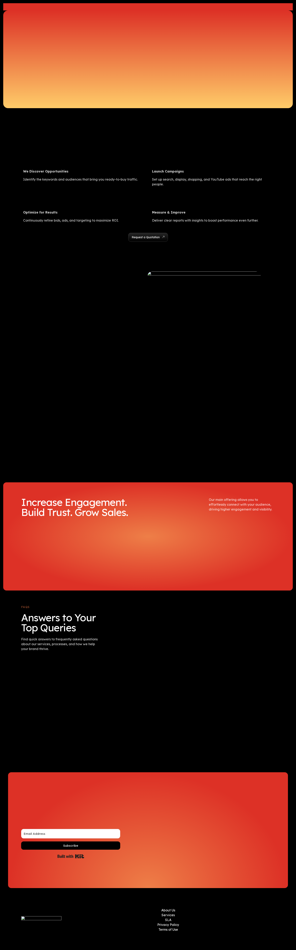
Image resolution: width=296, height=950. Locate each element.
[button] (148, 237)
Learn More (184, 7)
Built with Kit (70, 856)
